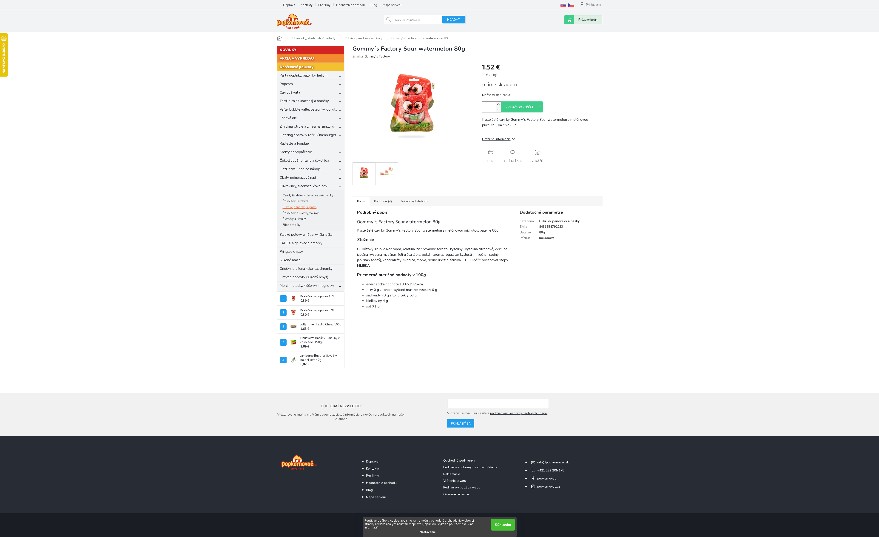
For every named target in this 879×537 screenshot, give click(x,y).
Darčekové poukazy (296, 67)
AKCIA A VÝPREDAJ (297, 58)
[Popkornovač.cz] (571, 5)
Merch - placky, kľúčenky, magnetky (307, 285)
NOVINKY (288, 50)
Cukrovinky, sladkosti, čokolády (303, 186)
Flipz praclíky (291, 225)
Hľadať (453, 19)
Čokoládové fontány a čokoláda (304, 160)
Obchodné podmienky (459, 460)
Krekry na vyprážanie (296, 152)
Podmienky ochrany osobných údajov (470, 467)
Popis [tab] (361, 201)
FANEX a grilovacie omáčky (301, 243)
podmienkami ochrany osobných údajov (518, 413)
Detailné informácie (496, 139)
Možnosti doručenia (496, 95)
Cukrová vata (290, 92)
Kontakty (307, 5)
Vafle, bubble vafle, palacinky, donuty (308, 109)
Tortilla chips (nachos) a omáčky (304, 101)
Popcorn (286, 84)
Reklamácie (451, 474)
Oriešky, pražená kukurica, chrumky (306, 268)
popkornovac (546, 478)
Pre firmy (324, 5)
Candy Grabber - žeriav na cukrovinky (308, 195)
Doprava (289, 5)
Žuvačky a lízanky (294, 219)
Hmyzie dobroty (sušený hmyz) (304, 277)
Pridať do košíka (520, 107)
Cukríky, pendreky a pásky (300, 207)
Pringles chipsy (291, 251)
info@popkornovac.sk (553, 462)
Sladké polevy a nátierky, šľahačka (306, 234)
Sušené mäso (290, 260)
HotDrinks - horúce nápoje (300, 169)
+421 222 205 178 (550, 470)
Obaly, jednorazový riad (298, 177)
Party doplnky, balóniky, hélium (303, 75)
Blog (373, 5)
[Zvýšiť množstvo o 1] (498, 104)
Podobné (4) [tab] (383, 201)
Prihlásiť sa (461, 423)
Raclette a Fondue (294, 143)
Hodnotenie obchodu (350, 5)
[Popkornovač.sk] (563, 5)
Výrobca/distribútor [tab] (415, 201)
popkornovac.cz (548, 486)
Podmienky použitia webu (461, 487)
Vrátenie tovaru (454, 481)
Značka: (371, 56)
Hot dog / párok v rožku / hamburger (308, 135)
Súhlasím (503, 524)
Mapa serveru (392, 5)
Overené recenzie (456, 494)
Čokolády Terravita (295, 201)
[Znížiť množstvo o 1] (498, 109)
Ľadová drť (288, 118)
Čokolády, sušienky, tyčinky (301, 213)
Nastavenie (428, 532)
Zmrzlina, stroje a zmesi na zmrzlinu (307, 126)
